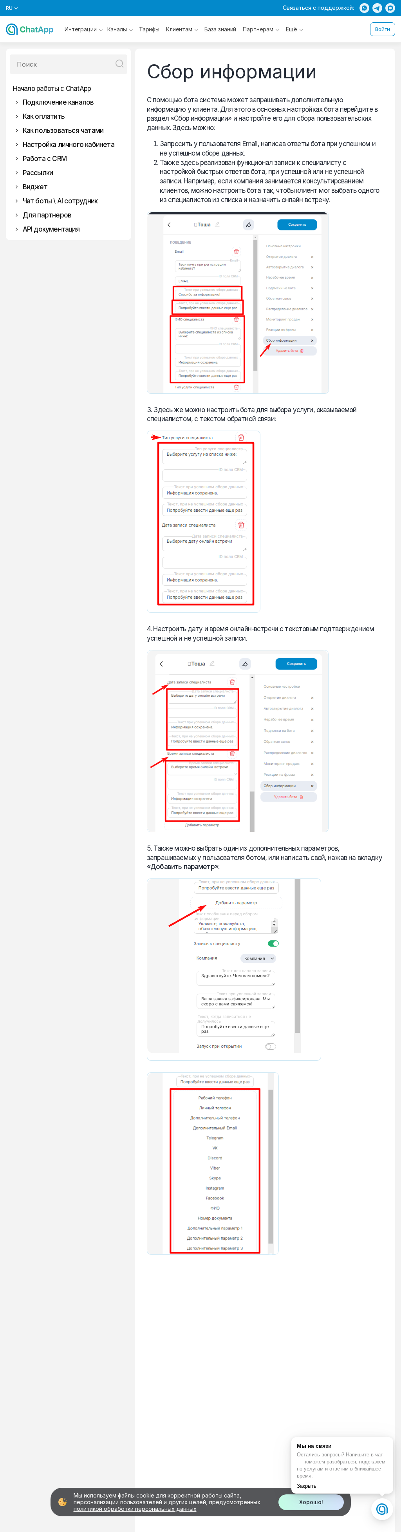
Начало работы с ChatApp (52, 88)
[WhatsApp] (364, 8)
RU (9, 8)
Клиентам (179, 29)
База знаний (220, 29)
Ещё (291, 29)
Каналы (117, 29)
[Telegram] (377, 8)
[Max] (390, 8)
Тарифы (149, 29)
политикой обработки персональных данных (135, 1508)
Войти (382, 29)
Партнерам (258, 29)
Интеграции (81, 29)
